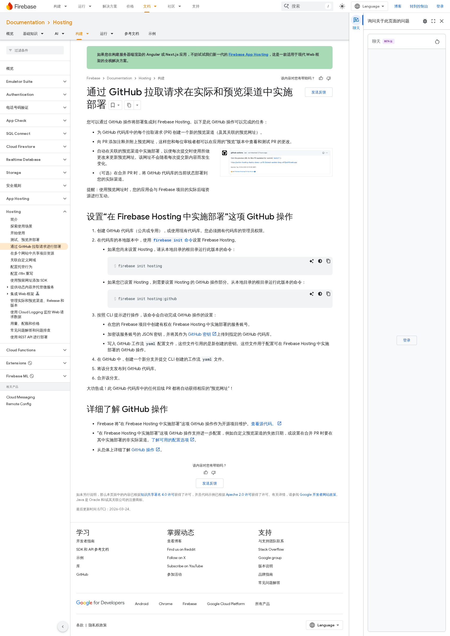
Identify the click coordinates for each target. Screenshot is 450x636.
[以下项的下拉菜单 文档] (157, 6)
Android (141, 603)
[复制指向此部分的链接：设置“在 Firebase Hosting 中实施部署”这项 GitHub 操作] (298, 217)
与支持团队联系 (271, 541)
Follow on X (176, 557)
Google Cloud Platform (226, 603)
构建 (57, 6)
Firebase (93, 78)
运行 (81, 6)
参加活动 (174, 574)
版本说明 (265, 566)
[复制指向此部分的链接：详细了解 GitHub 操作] (173, 410)
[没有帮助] (329, 78)
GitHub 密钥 (199, 334)
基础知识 (30, 33)
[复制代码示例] (328, 261)
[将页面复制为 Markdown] (129, 105)
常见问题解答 (269, 582)
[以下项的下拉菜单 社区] (181, 6)
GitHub (82, 574)
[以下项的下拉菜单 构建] (67, 6)
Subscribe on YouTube (185, 566)
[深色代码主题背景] (320, 261)
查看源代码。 (263, 424)
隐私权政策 (98, 625)
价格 (130, 6)
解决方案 (110, 6)
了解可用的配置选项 (170, 440)
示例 (152, 33)
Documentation (25, 22)
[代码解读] (312, 261)
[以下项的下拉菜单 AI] (64, 33)
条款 (80, 625)
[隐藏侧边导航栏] (63, 626)
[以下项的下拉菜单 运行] (91, 6)
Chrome (165, 603)
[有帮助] (321, 78)
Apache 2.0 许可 (239, 494)
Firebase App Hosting (248, 54)
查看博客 (174, 541)
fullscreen (433, 21)
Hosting (62, 22)
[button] (31, 81)
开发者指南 (85, 541)
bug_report (425, 21)
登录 (440, 6)
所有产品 (262, 603)
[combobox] (307, 6)
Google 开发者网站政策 (318, 494)
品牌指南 (265, 574)
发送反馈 (318, 92)
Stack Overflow (271, 549)
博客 (398, 6)
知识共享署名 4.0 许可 (157, 494)
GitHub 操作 (143, 450)
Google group (270, 557)
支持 (195, 6)
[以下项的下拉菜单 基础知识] (44, 33)
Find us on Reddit (181, 549)
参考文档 (131, 33)
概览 (10, 33)
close (442, 21)
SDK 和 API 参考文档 (92, 549)
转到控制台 (419, 6)
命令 (173, 240)
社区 (171, 6)
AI (56, 33)
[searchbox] (35, 50)
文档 (147, 6)
